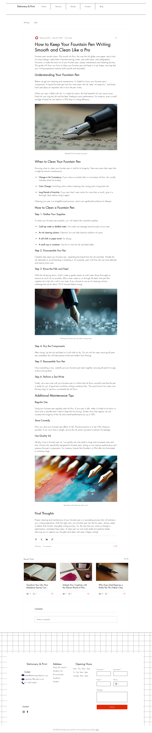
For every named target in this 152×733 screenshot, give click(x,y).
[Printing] (22, 679)
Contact (27, 672)
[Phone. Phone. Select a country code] (117, 684)
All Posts (26, 22)
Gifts (35, 22)
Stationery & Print (26, 6)
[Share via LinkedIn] (47, 539)
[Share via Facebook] (36, 539)
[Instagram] (23, 711)
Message (100, 690)
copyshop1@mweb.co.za (34, 679)
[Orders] (22, 675)
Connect (25, 706)
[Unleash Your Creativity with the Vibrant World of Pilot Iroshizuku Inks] (76, 572)
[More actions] (116, 37)
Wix (97, 730)
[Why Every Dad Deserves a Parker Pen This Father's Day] (112, 572)
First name (100, 669)
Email (99, 680)
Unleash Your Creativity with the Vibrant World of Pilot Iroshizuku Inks (75, 586)
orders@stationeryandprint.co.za (36, 675)
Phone (115, 680)
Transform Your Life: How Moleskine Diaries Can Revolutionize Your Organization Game (37, 586)
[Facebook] (27, 711)
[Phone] (22, 682)
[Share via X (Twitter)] (41, 539)
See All (126, 559)
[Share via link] (52, 539)
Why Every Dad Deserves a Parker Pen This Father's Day (111, 586)
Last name (117, 669)
